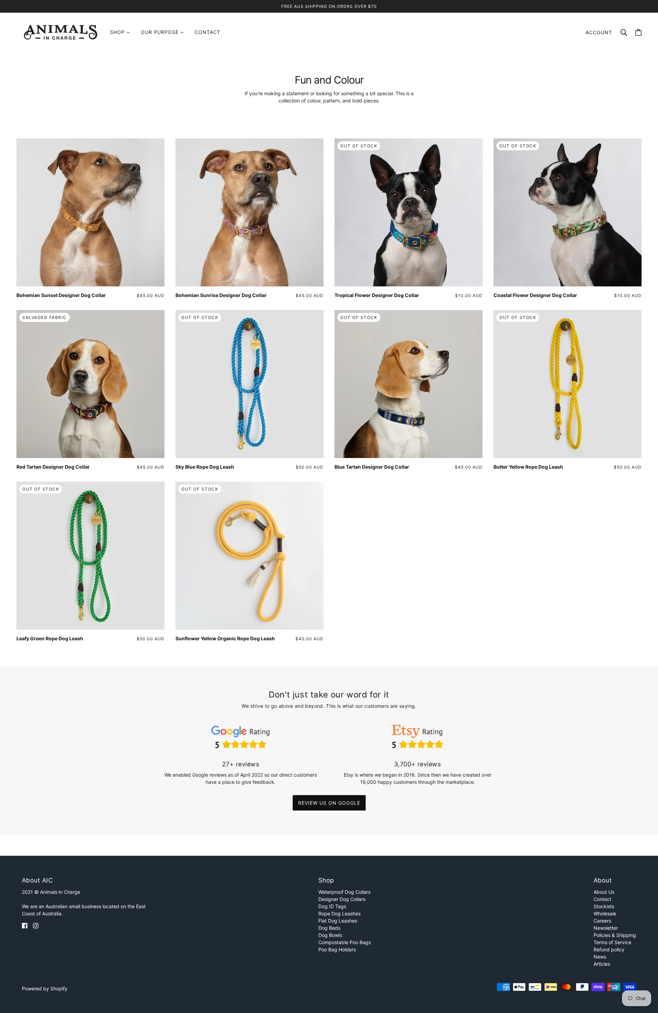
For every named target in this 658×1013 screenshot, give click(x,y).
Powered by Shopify (45, 988)
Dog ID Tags (332, 906)
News (600, 957)
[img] (24, 925)
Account (599, 32)
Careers (602, 921)
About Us (604, 892)
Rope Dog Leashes (339, 913)
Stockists (604, 906)
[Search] (623, 32)
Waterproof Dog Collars (344, 892)
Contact (602, 899)
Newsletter (606, 928)
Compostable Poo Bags (344, 942)
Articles (602, 964)
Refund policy (609, 949)
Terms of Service (612, 942)
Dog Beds (329, 928)
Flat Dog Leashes (337, 921)
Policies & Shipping (615, 935)
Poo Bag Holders (337, 949)
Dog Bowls (330, 935)
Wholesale (605, 913)
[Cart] (638, 32)
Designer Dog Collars (341, 899)
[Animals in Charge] (60, 32)
